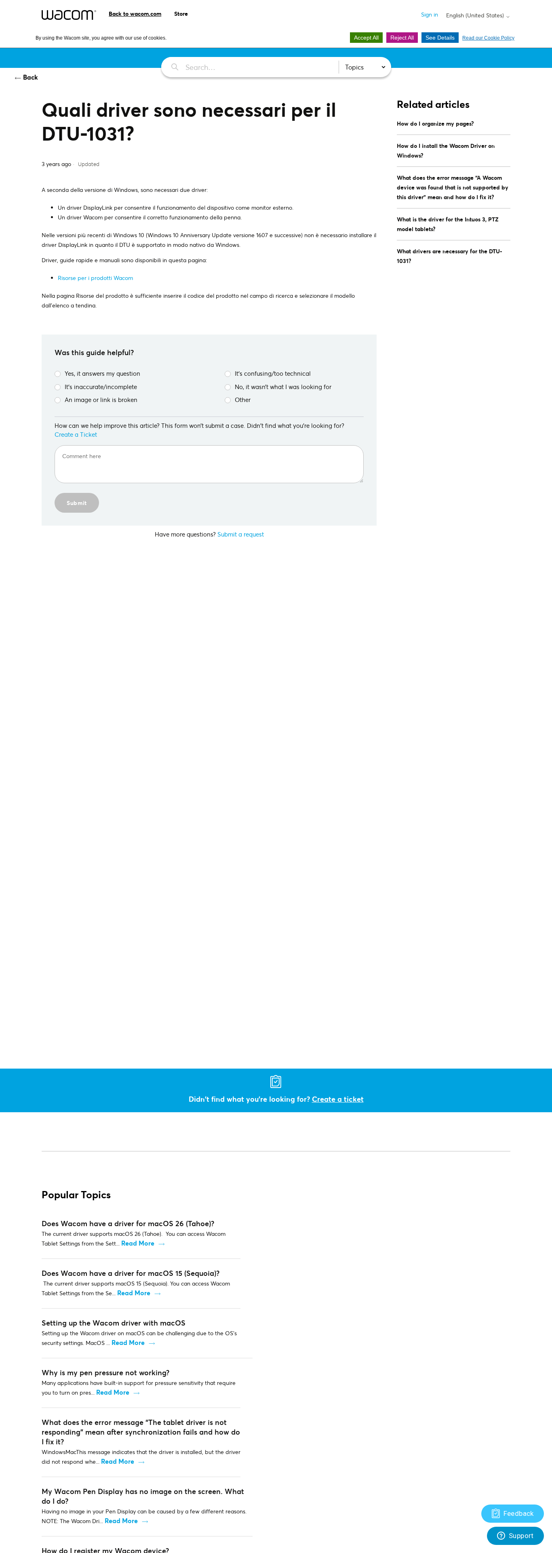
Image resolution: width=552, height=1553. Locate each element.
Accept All (366, 37)
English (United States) (476, 15)
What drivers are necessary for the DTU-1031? (449, 256)
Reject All (402, 37)
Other (243, 400)
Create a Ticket (76, 434)
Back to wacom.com (135, 13)
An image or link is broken (101, 400)
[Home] (69, 15)
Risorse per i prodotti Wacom (95, 278)
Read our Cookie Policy (488, 38)
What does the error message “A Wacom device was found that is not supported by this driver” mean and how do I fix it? (452, 187)
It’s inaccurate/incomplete (101, 387)
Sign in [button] (429, 14)
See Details (440, 37)
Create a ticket (338, 1099)
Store (181, 13)
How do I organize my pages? (435, 123)
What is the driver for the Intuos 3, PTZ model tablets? (448, 224)
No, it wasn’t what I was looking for (283, 387)
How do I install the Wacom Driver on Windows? (446, 150)
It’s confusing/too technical (273, 373)
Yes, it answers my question (102, 373)
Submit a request (240, 534)
